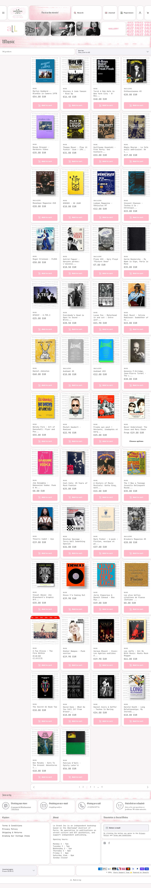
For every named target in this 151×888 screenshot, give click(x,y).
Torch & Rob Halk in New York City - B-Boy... (104, 93)
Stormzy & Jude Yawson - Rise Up (74, 92)
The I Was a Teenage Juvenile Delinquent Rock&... (134, 485)
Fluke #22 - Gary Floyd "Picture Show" (106, 260)
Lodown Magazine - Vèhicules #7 (103, 204)
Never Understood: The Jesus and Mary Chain (135, 428)
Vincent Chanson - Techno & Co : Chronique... (133, 205)
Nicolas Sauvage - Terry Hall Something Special (74, 541)
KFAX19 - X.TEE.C (41, 315)
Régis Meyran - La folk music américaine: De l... (136, 149)
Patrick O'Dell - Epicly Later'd (72, 764)
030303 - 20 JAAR (72, 203)
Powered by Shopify (141, 872)
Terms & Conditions (12, 825)
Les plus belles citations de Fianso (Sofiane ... (134, 597)
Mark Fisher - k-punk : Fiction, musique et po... (106, 541)
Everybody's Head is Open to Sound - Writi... (73, 317)
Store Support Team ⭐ (122, 872)
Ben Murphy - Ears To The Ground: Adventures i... (45, 765)
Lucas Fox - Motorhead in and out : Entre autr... (105, 317)
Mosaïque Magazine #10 (44, 203)
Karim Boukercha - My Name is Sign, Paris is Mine (136, 261)
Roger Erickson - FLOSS (45, 259)
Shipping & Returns (12, 832)
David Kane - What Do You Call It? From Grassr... (74, 709)
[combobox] (87, 13)
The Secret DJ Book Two (45, 707)
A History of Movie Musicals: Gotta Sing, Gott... (105, 485)
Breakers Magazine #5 (135, 539)
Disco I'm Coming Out (74, 595)
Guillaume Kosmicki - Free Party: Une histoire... (105, 149)
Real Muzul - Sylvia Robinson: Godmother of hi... (136, 317)
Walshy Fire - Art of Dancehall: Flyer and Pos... (44, 429)
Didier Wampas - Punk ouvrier (74, 652)
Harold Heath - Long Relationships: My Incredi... (134, 709)
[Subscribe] (146, 828)
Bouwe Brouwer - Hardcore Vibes (41, 148)
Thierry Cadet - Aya (43, 539)
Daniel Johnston (41, 371)
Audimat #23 (100, 371)
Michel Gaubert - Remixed (72, 428)
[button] (147, 13)
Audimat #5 (68, 371)
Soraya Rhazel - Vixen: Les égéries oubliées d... (106, 653)
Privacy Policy (10, 829)
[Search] (74, 13)
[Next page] (147, 787)
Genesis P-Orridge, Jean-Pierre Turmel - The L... (135, 373)
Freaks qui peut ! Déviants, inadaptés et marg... (106, 429)
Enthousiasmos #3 (133, 91)
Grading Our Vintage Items (16, 836)
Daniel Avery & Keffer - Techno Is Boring (105, 708)
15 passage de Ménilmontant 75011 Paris (21, 808)
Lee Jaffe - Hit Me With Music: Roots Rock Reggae (136, 653)
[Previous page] (34, 787)
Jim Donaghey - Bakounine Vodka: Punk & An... (44, 485)
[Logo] (18, 13)
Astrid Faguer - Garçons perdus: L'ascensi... (71, 261)
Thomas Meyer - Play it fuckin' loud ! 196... (75, 148)
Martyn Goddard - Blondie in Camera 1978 (45, 92)
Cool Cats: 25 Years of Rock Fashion (75, 484)
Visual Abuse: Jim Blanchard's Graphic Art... (43, 597)
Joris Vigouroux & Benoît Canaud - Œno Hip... (104, 597)
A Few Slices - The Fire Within (43, 652)
